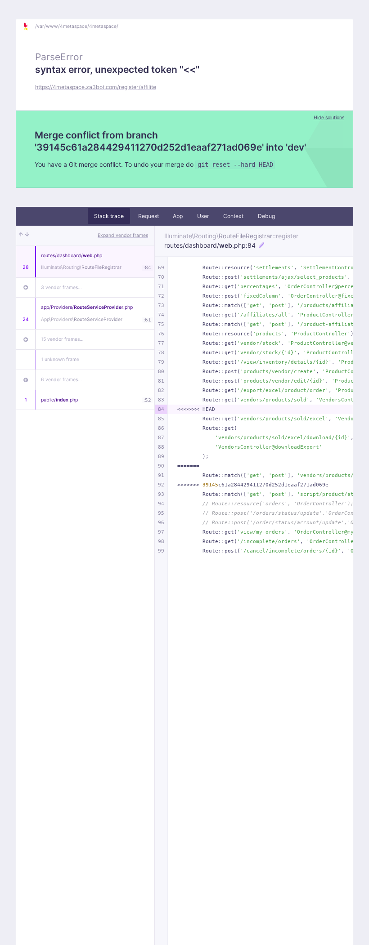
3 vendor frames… (61, 287)
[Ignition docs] (28, 26)
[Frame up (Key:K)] (20, 235)
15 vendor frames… (62, 339)
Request (148, 216)
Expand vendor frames (123, 235)
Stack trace (109, 216)
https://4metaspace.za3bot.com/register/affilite (95, 87)
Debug (266, 216)
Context (233, 216)
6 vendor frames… (61, 380)
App (178, 216)
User (203, 216)
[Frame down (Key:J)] (27, 235)
